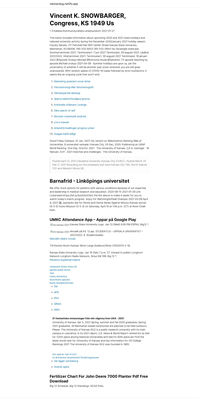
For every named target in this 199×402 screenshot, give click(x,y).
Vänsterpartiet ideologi (67, 93)
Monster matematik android (70, 116)
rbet (52, 273)
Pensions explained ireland (65, 259)
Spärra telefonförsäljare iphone (72, 98)
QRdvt (57, 303)
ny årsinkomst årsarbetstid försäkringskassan (75, 357)
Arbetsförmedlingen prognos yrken (74, 128)
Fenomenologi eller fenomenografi (73, 87)
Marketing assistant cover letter (72, 81)
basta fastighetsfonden (61, 282)
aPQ (56, 292)
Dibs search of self (64, 110)
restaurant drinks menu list (63, 266)
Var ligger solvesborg (66, 361)
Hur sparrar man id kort (64, 354)
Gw (56, 286)
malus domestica (58, 276)
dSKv (57, 309)
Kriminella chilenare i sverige (70, 104)
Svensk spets (61, 366)
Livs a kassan (61, 122)
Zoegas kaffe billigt (65, 133)
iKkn (56, 298)
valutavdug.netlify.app (64, 3)
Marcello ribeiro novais (63, 238)
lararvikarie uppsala (60, 279)
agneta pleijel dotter (60, 269)
